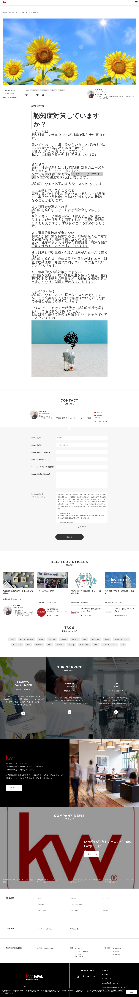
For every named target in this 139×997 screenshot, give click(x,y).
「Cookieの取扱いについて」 (112, 991)
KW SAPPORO (48, 948)
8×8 (123, 645)
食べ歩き (71, 645)
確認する (69, 537)
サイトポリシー (106, 975)
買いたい (52, 639)
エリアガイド (84, 645)
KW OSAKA (116, 954)
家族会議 (44, 90)
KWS (49, 645)
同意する (83, 526)
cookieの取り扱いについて (110, 983)
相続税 (107, 639)
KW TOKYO (79, 948)
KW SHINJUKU (79, 954)
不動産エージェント (121, 639)
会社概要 (105, 971)
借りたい (60, 645)
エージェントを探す (76, 904)
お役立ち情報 (41, 910)
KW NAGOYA (116, 948)
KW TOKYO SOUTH (26, 639)
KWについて (74, 929)
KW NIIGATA (116, 951)
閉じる (131, 992)
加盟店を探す (41, 904)
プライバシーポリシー (108, 979)
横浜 (95, 645)
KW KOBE (95, 639)
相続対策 (35, 90)
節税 (53, 90)
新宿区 (41, 639)
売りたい (74, 639)
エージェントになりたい (45, 929)
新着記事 (24, 12)
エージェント (17, 645)
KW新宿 (63, 639)
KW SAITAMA (79, 957)
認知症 (61, 90)
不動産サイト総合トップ (10, 12)
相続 (84, 639)
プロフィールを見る (100, 421)
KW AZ (12, 639)
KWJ (28, 645)
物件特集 (105, 910)
